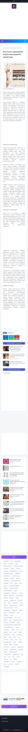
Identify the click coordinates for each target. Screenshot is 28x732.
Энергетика (14, 47)
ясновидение (6, 666)
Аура (12, 561)
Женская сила (7, 576)
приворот (6, 649)
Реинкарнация (7, 610)
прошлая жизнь (13, 649)
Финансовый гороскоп (18, 620)
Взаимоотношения (8, 566)
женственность (7, 634)
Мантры (5, 595)
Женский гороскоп (15, 576)
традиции (19, 661)
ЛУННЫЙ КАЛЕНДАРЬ (14, 585)
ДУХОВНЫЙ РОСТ (14, 571)
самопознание (16, 654)
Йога (12, 583)
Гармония (18, 568)
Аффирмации (18, 561)
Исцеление (6, 583)
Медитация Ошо (19, 595)
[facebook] (14, 1)
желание (20, 632)
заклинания (19, 634)
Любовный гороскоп (14, 588)
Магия (15, 590)
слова (13, 656)
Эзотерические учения (9, 627)
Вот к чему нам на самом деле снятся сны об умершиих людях (17, 509)
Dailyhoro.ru (11, 88)
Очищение (20, 600)
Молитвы (6, 598)
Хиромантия (12, 622)
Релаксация (14, 610)
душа (15, 632)
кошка (16, 639)
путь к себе (21, 649)
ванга (11, 632)
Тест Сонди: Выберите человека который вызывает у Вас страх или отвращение (17, 474)
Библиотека (10, 563)
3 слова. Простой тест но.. (15, 466)
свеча (22, 654)
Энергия (12, 629)
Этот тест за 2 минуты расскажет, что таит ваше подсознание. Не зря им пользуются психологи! (17, 503)
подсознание (6, 647)
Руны (5, 612)
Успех (10, 620)
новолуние (20, 642)
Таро (16, 617)
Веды (16, 563)
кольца (11, 639)
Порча (21, 603)
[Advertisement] (14, 24)
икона (15, 637)
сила (9, 656)
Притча (16, 607)
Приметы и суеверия (8, 607)
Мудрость (12, 598)
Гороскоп (6, 571)
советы (18, 656)
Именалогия (6, 580)
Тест (20, 617)
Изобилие (18, 578)
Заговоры (6, 578)
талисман (13, 661)
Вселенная (6, 568)
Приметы (21, 605)
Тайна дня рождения (8, 617)
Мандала (21, 593)
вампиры (6, 632)
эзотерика (17, 664)
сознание (6, 659)
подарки (16, 644)
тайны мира (6, 661)
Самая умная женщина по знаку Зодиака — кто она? (17, 495)
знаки (10, 637)
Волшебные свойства (18, 566)
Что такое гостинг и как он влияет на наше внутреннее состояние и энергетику (17, 355)
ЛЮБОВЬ (6, 588)
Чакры (18, 622)
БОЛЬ (5, 563)
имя (19, 637)
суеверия (15, 659)
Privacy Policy (4, 721)
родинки (5, 651)
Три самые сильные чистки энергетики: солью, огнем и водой (17, 362)
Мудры (17, 598)
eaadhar (11, 730)
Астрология (6, 561)
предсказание (20, 647)
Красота (5, 585)
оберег (5, 644)
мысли (14, 642)
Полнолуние (15, 603)
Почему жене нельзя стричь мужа (17, 522)
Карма (16, 583)
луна (20, 639)
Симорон (6, 615)
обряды (10, 644)
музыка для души (7, 642)
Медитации (11, 595)
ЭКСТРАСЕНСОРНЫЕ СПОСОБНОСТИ (12, 625)
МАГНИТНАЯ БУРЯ (8, 590)
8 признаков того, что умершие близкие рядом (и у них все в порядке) (17, 489)
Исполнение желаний (15, 580)
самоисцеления (7, 654)
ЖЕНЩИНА (17, 573)
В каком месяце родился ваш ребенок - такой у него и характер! (16, 517)
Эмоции (17, 627)
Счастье (11, 615)
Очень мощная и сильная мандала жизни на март (15, 460)
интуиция (6, 639)
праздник (13, 647)
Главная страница (7, 47)
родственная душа (13, 651)
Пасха (9, 603)
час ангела (10, 664)
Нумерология (13, 600)
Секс (18, 612)
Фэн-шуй (6, 622)
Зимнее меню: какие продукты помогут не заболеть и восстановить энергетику (16, 348)
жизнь (13, 634)
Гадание (12, 568)
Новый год (6, 600)
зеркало (5, 637)
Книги (20, 583)
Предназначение (13, 605)
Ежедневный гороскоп (8, 573)
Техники (5, 620)
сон (10, 659)
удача (5, 664)
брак (22, 629)
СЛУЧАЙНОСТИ (11, 612)
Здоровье (12, 578)
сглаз (5, 656)
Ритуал (20, 610)
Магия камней (7, 593)
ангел (17, 629)
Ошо (5, 603)
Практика (6, 605)
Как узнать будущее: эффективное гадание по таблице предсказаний (17, 481)
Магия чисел (14, 593)
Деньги (21, 571)
